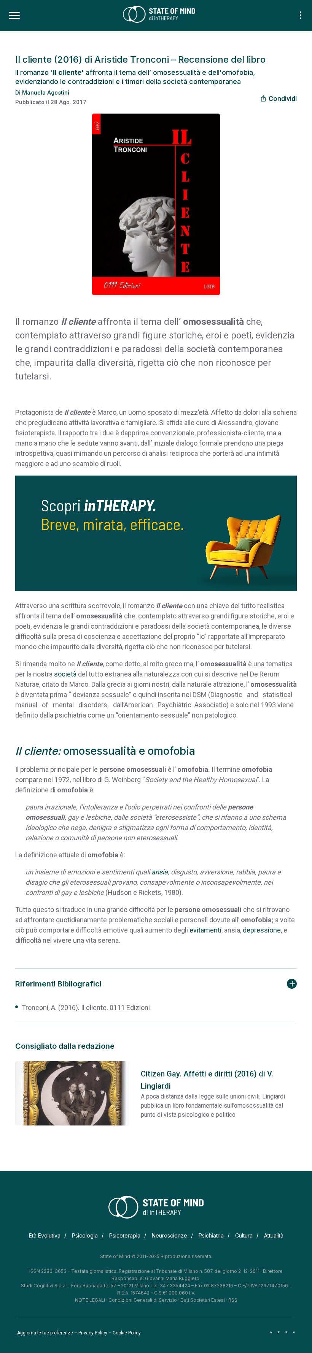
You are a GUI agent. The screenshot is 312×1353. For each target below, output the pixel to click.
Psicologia (85, 1235)
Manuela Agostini (45, 92)
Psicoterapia (124, 1235)
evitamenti (205, 930)
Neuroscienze (169, 1235)
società (65, 674)
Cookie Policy (127, 1333)
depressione (262, 930)
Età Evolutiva (44, 1235)
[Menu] (14, 15)
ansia (159, 872)
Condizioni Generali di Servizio (142, 1300)
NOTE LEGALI (90, 1300)
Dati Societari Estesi (202, 1300)
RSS (232, 1300)
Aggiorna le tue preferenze (45, 1333)
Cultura (244, 1235)
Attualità (273, 1235)
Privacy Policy (92, 1333)
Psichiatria (211, 1235)
